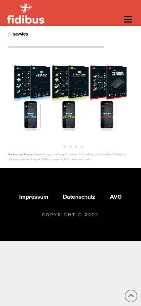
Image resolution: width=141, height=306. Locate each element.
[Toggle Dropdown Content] (128, 19)
